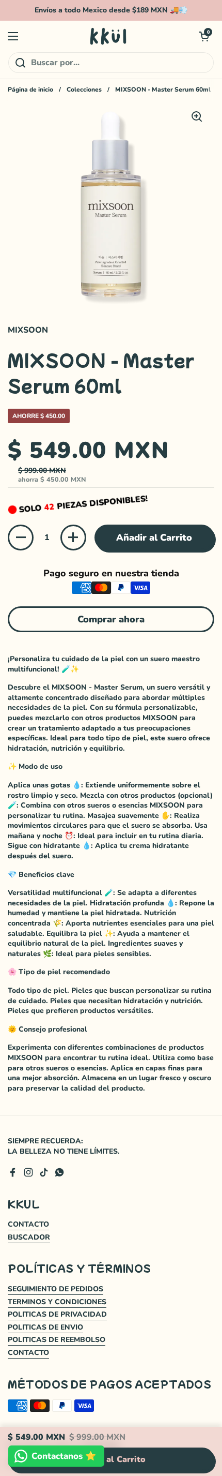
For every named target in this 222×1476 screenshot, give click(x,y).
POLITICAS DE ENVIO (45, 1327)
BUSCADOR (29, 1237)
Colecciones (84, 89)
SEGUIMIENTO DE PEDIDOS (55, 1289)
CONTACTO (28, 1224)
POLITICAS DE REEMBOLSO (56, 1340)
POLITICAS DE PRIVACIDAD (57, 1314)
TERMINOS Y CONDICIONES (57, 1302)
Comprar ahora (111, 619)
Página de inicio (30, 89)
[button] (204, 36)
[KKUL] (108, 36)
